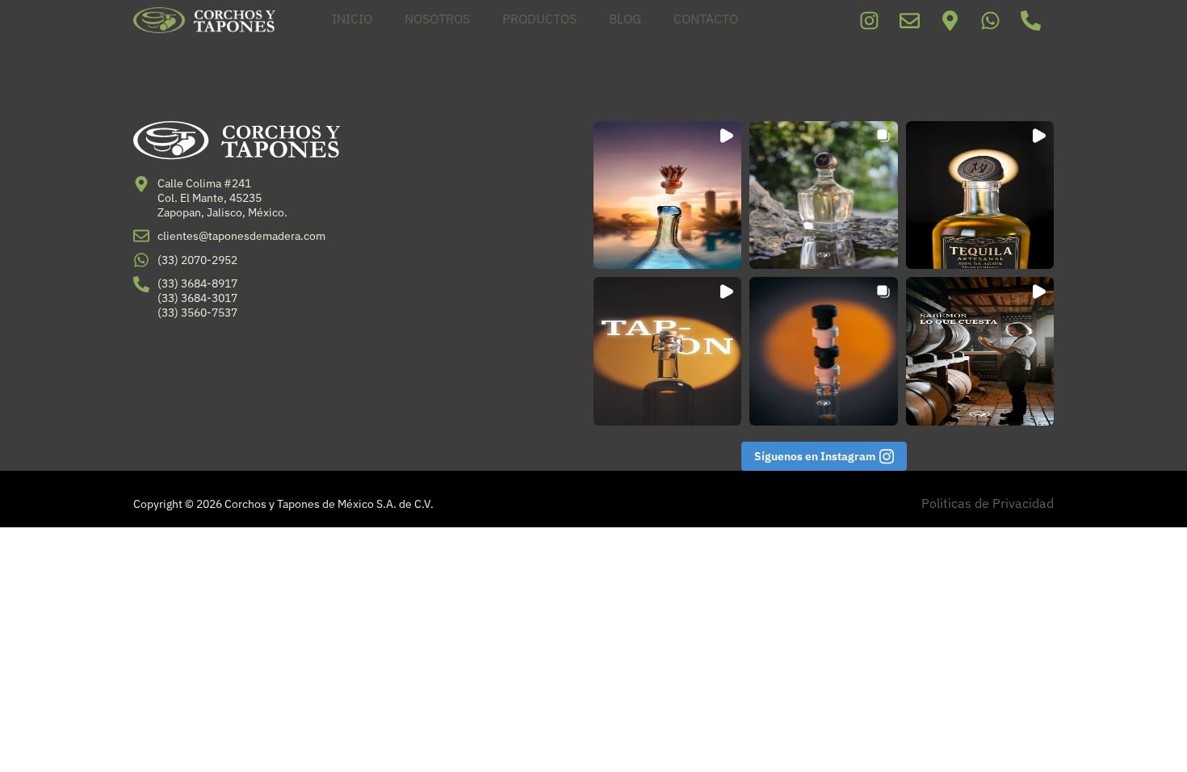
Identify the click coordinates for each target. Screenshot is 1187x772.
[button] (667, 195)
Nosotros (437, 18)
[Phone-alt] (1030, 20)
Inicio (352, 18)
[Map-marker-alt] (949, 20)
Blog (625, 18)
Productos (539, 18)
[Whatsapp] (990, 20)
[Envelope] (909, 20)
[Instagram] (869, 20)
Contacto (705, 18)
